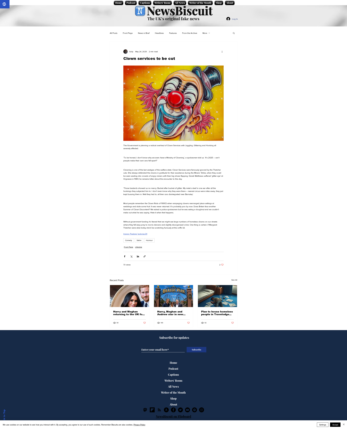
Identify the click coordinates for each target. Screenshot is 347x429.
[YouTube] (187, 409)
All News (173, 386)
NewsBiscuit (180, 10)
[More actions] (222, 51)
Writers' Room (173, 380)
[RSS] (159, 409)
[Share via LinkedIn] (138, 256)
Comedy (128, 240)
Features (173, 33)
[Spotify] (194, 409)
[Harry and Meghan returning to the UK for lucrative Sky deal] (129, 296)
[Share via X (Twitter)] (131, 256)
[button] (233, 33)
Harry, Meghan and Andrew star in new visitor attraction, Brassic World (170, 313)
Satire (139, 240)
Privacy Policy (139, 424)
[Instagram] (201, 409)
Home (173, 362)
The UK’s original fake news (173, 18)
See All (234, 280)
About (173, 404)
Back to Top (4, 416)
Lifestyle (138, 247)
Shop (173, 398)
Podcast (173, 368)
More (205, 33)
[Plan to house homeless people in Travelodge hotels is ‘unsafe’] (217, 296)
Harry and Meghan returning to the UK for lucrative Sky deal (128, 313)
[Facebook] (173, 409)
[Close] (343, 424)
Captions (173, 374)
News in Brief (144, 33)
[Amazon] (166, 409)
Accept (335, 424)
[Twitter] (180, 409)
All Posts (113, 33)
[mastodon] (145, 409)
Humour (149, 240)
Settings (322, 424)
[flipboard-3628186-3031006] (152, 409)
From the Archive (189, 33)
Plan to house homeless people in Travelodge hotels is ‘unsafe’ (217, 313)
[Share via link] (144, 256)
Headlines (159, 33)
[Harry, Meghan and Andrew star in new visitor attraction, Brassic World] (173, 296)
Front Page (128, 33)
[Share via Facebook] (124, 256)
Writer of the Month (173, 392)
